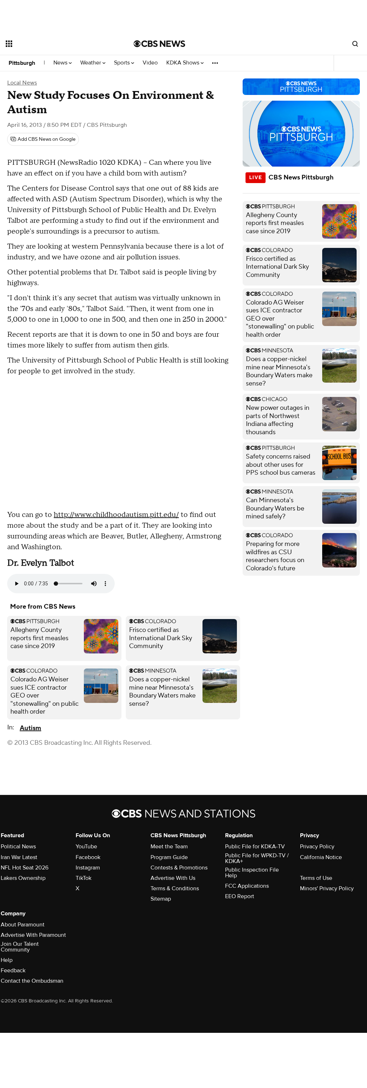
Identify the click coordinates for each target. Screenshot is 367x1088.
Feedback (13, 970)
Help (7, 960)
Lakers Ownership (23, 878)
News (61, 62)
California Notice (321, 857)
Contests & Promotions (179, 868)
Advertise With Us (173, 878)
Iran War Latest (19, 857)
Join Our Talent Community (20, 947)
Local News (22, 83)
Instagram (88, 868)
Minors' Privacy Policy (327, 888)
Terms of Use (316, 878)
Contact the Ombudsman (32, 981)
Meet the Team (169, 846)
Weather (91, 62)
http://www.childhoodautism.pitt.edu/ (116, 514)
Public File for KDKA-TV (255, 846)
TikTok (83, 878)
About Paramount (22, 925)
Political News (18, 846)
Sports (122, 62)
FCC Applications (247, 886)
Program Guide (169, 857)
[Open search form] (355, 44)
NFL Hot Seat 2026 (24, 868)
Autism (30, 728)
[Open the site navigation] (57, 43)
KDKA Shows (183, 62)
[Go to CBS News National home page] (159, 43)
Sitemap (161, 899)
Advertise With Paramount (33, 935)
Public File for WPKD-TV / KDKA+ (257, 858)
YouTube (86, 846)
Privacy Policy (317, 846)
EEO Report (239, 896)
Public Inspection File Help (252, 872)
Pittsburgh (22, 63)
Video (150, 62)
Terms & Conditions (175, 888)
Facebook (88, 857)
